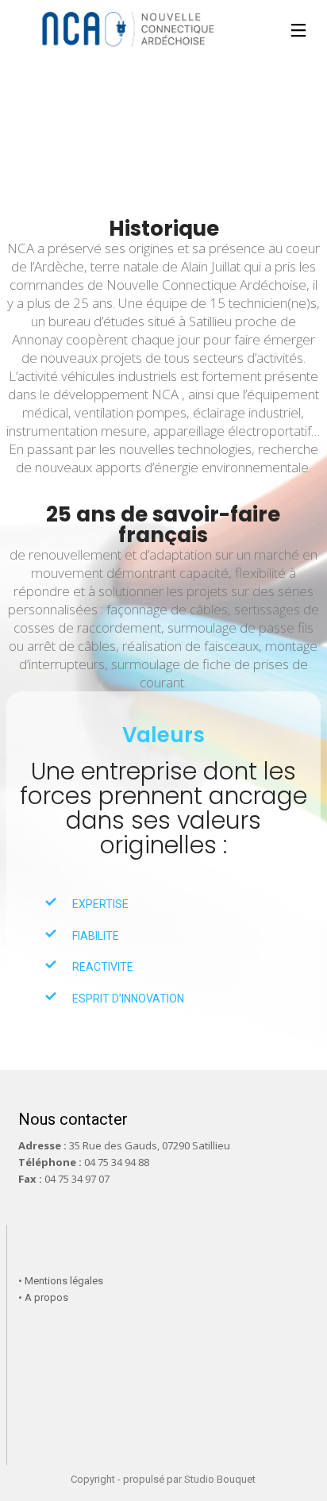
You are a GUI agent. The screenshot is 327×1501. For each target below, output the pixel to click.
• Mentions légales (60, 1281)
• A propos (43, 1297)
